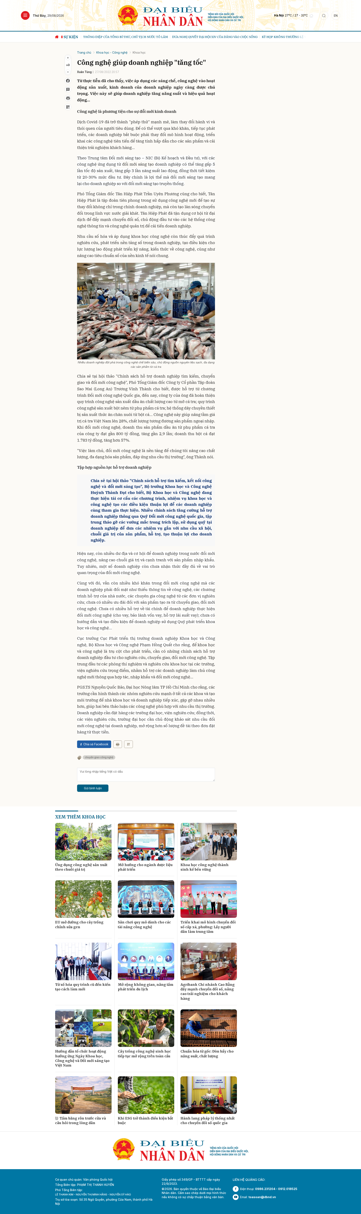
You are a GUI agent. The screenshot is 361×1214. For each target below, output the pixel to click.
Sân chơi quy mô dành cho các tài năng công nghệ (144, 924)
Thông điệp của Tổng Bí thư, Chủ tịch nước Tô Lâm (122, 37)
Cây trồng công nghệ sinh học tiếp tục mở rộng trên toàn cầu (144, 1053)
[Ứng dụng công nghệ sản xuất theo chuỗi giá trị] (83, 841)
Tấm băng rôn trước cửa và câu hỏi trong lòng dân (80, 1120)
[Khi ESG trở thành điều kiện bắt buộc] (146, 1095)
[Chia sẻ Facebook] (68, 80)
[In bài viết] (68, 98)
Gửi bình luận (93, 788)
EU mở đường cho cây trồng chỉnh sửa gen (79, 924)
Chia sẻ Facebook (95, 744)
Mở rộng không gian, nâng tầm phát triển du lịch (145, 986)
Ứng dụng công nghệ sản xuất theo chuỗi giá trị (81, 867)
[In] (117, 744)
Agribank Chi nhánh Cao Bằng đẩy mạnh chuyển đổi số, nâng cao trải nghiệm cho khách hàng (207, 991)
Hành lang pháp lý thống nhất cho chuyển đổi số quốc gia (207, 1120)
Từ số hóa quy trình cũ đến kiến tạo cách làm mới (83, 986)
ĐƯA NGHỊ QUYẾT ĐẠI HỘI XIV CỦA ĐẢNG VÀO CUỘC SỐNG (212, 37)
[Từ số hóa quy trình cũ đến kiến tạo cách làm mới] (83, 961)
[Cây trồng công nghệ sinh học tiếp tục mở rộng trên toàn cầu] (146, 1028)
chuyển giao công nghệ (99, 757)
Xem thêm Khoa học (80, 817)
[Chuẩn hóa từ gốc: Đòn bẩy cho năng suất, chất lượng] (208, 1028)
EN (336, 15)
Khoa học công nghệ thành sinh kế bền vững (204, 867)
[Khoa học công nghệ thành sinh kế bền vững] (208, 841)
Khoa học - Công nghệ (111, 52)
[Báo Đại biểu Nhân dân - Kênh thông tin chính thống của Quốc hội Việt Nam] (180, 15)
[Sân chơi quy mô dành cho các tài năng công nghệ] (146, 899)
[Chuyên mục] (25, 15)
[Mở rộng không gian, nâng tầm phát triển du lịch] (146, 961)
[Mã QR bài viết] (68, 107)
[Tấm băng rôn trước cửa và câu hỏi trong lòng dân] (83, 1095)
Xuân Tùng (84, 72)
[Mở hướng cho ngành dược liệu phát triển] (146, 841)
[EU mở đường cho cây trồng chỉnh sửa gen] (83, 899)
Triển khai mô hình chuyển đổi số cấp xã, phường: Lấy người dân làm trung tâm (208, 927)
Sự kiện (71, 37)
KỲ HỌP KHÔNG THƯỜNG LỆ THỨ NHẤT (288, 37)
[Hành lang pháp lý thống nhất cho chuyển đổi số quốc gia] (208, 1095)
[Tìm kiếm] (323, 15)
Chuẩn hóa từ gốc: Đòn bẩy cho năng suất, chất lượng (207, 1053)
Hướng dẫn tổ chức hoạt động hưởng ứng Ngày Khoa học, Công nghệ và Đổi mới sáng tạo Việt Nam (82, 1058)
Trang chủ (84, 52)
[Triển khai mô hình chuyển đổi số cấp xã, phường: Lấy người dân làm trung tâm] (208, 899)
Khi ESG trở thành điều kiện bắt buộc (145, 1120)
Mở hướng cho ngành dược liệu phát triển (145, 867)
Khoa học (139, 52)
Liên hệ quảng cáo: (249, 1180)
